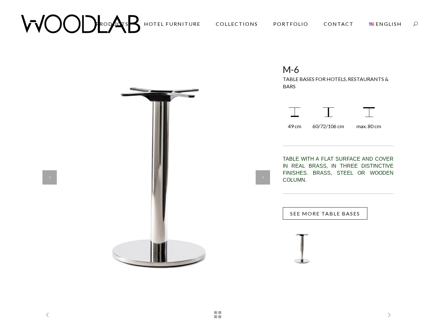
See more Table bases (325, 213)
